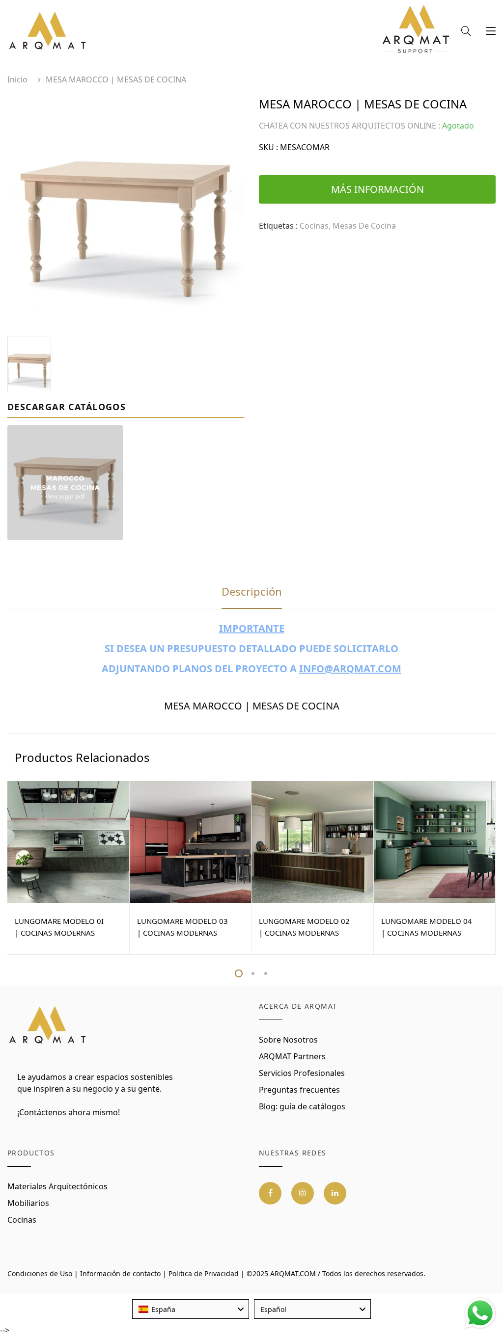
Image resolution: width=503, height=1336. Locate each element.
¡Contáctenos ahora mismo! (68, 1112)
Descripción (252, 591)
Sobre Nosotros (288, 1039)
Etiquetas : (278, 225)
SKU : (268, 147)
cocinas (314, 225)
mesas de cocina (364, 225)
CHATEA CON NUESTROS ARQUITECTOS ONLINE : (349, 125)
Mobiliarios (28, 1203)
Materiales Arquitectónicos (57, 1186)
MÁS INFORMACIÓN (377, 189)
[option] (125, 213)
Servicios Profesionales (302, 1073)
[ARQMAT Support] (415, 32)
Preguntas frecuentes (299, 1089)
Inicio (17, 79)
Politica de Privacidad (203, 1273)
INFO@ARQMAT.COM (350, 668)
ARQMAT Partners (292, 1056)
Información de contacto (120, 1273)
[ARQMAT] (47, 1025)
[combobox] (190, 1309)
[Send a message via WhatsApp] (480, 1313)
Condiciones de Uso (39, 1273)
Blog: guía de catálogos (302, 1106)
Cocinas (21, 1219)
